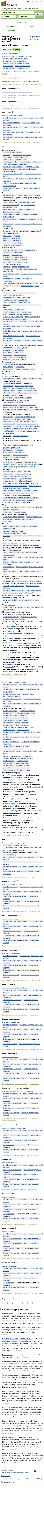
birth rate (6, 152)
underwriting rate (9, 169)
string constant (32, 1189)
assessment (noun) (12, 626)
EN (28, 1)
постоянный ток (23, 730)
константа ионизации (10, 1266)
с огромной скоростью (24, 314)
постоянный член (21, 718)
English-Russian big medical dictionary (14, 1155)
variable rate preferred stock (13, 590)
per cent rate (7, 157)
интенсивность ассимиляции (27, 424)
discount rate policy (10, 214)
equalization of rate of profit (12, 174)
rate (24, 675)
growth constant (8, 63)
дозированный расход (23, 474)
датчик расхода (25, 479)
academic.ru (9, 3)
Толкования (22, 22)
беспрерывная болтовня (26, 713)
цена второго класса (20, 436)
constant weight (8, 761)
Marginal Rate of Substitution (13, 1407)
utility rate (6, 388)
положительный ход (20, 455)
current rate (7, 236)
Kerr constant (8, 723)
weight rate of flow (9, 476)
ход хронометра (27, 445)
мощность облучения (23, 419)
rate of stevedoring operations (13, 283)
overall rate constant (35, 84)
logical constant (34, 1084)
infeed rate (7, 452)
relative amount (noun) (13, 645)
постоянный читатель (25, 758)
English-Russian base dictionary (12, 675)
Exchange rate (7, 1391)
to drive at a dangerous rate (13, 317)
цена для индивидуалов (24, 386)
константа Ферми (8, 1231)
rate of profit (7, 159)
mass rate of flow (9, 471)
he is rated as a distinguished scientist (16, 507)
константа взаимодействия (12, 884)
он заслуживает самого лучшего (29, 581)
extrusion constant (35, 980)
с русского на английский (35, 38)
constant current (9, 730)
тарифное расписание (20, 267)
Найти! (39, 14)
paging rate (7, 426)
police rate (6, 533)
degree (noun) (10, 629)
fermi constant (34, 1015)
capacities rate (8, 178)
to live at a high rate (10, 405)
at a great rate (8, 314)
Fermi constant (36, 1258)
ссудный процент (19, 359)
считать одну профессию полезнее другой (18, 500)
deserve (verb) (10, 664)
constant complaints (10, 711)
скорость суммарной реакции (13, 115)
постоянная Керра (22, 723)
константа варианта (22, 66)
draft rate (6, 238)
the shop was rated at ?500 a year (15, 545)
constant (26, 835)
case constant (8, 66)
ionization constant (37, 1293)
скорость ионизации (24, 312)
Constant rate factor (10, 1327)
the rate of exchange (10, 231)
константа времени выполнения (14, 1128)
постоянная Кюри (22, 763)
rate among (7, 512)
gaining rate (7, 457)
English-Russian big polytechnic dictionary (15, 911)
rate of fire (6, 305)
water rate (6, 536)
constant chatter (8, 713)
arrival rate (7, 421)
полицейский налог (20, 533)
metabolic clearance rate (12, 127)
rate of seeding (8, 164)
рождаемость (17, 152)
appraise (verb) (10, 652)
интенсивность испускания (25, 417)
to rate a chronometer (11, 617)
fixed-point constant (10, 1044)
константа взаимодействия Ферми (15, 988)
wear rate (6, 352)
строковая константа (9, 1162)
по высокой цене (21, 257)
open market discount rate (12, 571)
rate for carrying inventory (12, 188)
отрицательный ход (21, 457)
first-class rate (8, 369)
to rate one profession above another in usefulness (21, 498)
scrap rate (6, 350)
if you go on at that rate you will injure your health (20, 407)
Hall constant (7, 720)
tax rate (5, 383)
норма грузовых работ (35, 283)
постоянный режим (22, 725)
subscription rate (9, 262)
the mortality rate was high (12, 857)
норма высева (21, 164)
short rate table (8, 567)
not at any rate (8, 462)
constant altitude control (11, 751)
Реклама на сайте (24, 1472)
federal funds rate (9, 209)
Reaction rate (7, 1355)
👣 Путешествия (5, 1475)
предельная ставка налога (27, 390)
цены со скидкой (21, 259)
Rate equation (7, 1314)
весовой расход (24, 476)
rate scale (6, 267)
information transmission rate (13, 132)
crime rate (6, 155)
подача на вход (18, 452)
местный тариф (18, 531)
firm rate (6, 240)
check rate (6, 245)
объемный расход (25, 481)
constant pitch (8, 715)
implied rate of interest (11, 205)
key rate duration (8, 1421)
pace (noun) (9, 638)
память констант (21, 59)
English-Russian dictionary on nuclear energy (16, 877)
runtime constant (33, 1155)
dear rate (6, 255)
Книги (32, 26)
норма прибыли (20, 159)
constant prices (8, 765)
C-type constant (8, 901)
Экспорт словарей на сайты (9, 1479)
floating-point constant (11, 906)
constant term (8, 718)
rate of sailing (8, 309)
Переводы (12, 26)
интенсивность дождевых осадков (25, 429)
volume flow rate (9, 852)
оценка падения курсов (23, 398)
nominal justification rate (11, 123)
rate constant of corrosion (12, 896)
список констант (20, 61)
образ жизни (18, 402)
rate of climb (7, 300)
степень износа (18, 352)
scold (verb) (9, 667)
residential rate (8, 269)
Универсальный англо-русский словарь (15, 84)
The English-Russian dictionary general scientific (17, 71)
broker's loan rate (9, 557)
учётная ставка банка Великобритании (26, 195)
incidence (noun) (11, 633)
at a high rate (7, 257)
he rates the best (9, 581)
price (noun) (9, 643)
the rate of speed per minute (13, 167)
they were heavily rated (11, 526)
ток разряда (20, 367)
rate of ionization (9, 312)
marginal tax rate (9, 390)
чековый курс (18, 245)
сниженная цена (17, 252)
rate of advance (8, 298)
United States (7, 1437)
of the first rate (8, 364)
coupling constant (35, 911)
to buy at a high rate (10, 250)
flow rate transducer (10, 479)
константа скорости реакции (25, 293)
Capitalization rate (9, 1361)
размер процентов (21, 157)
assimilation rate (9, 424)
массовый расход (24, 471)
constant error (8, 746)
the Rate (6, 195)
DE (32, 1)
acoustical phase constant (12, 699)
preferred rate (8, 259)
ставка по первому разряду (25, 369)
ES (37, 1)
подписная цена (23, 262)
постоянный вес (22, 761)
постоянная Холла (21, 720)
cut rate (5, 252)
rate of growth (8, 295)
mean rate (6, 243)
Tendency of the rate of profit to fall (16, 1375)
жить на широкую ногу (28, 405)
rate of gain (7, 862)
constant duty (8, 725)
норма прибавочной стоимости (31, 162)
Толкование (6, 50)
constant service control (11, 689)
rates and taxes (8, 379)
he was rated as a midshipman (14, 607)
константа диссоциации (11, 919)
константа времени (9, 1197)
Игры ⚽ (11, 30)
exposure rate (8, 419)
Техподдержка (14, 1472)
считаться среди (20, 512)
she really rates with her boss (13, 586)
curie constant (8, 763)
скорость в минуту (32, 167)
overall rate (37, 142)
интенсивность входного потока (24, 421)
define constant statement (12, 703)
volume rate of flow (9, 481)
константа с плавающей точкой (13, 1022)
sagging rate (7, 398)
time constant (32, 1224)
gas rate (6, 448)
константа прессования (11, 953)
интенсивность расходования (28, 431)
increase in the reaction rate (13, 137)
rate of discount (8, 198)
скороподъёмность (21, 300)
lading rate (6, 359)
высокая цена (17, 255)
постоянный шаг (21, 715)
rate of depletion (9, 431)
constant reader (8, 758)
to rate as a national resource (13, 517)
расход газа (15, 448)
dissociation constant (36, 946)
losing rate (6, 455)
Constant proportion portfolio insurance (17, 1339)
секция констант (23, 68)
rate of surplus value (10, 162)
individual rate (8, 386)
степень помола (20, 355)
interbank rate (8, 224)
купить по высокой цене (28, 250)
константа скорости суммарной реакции (17, 56)
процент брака (18, 350)
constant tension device (11, 737)
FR (41, 1)
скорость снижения (23, 302)
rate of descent (8, 302)
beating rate (7, 355)
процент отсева (20, 357)
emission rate (8, 417)
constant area (8, 59)
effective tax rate (9, 393)
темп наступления (23, 298)
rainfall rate (7, 429)
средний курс (18, 243)
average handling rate (11, 274)
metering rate (8, 474)
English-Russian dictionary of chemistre (14, 108)
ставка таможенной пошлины (24, 202)
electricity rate (8, 279)
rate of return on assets (11, 183)
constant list (7, 61)
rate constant (7, 293)
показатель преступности (22, 155)
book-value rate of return (12, 490)
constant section (9, 68)
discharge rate (8, 367)
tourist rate (7, 436)
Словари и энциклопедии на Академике (19, 8)
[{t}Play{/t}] (19, 53)
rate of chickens (8, 348)
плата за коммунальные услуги (23, 388)
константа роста (23, 63)
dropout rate (7, 357)
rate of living (7, 402)
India (4, 1453)
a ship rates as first (9, 600)
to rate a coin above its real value (15, 486)
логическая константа (10, 1057)
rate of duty (7, 202)
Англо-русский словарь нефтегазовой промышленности (21, 95)
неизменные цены (23, 765)
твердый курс (16, 240)
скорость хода (20, 309)
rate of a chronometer (11, 445)
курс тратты (16, 238)
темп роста (19, 295)
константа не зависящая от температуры (17, 1091)
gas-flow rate (7, 450)
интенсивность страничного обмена (27, 426)
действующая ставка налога (27, 393)
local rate (6, 531)
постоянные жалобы (27, 711)
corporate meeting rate (11, 552)
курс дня (17, 236)
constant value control (11, 732)
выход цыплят (22, 348)
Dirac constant (8, 770)
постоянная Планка (23, 770)
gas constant (7, 768)
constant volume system (11, 694)
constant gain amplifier (11, 742)
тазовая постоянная (22, 768)
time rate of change (10, 562)
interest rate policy (9, 219)
